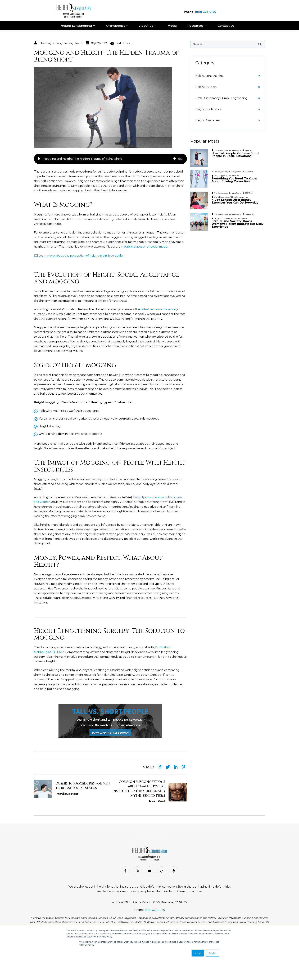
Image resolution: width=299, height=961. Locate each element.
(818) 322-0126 (205, 12)
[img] (174, 159)
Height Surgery (206, 87)
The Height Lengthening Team (60, 43)
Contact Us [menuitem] (226, 25)
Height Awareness (207, 120)
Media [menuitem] (172, 25)
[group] (110, 159)
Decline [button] (212, 952)
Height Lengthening (209, 75)
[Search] (260, 44)
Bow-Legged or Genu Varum (226, 176)
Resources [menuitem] (195, 25)
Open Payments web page (132, 917)
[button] (39, 158)
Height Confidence (208, 109)
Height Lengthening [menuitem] (76, 25)
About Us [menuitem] (146, 25)
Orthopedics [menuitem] (115, 25)
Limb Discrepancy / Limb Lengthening (221, 98)
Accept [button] (197, 952)
